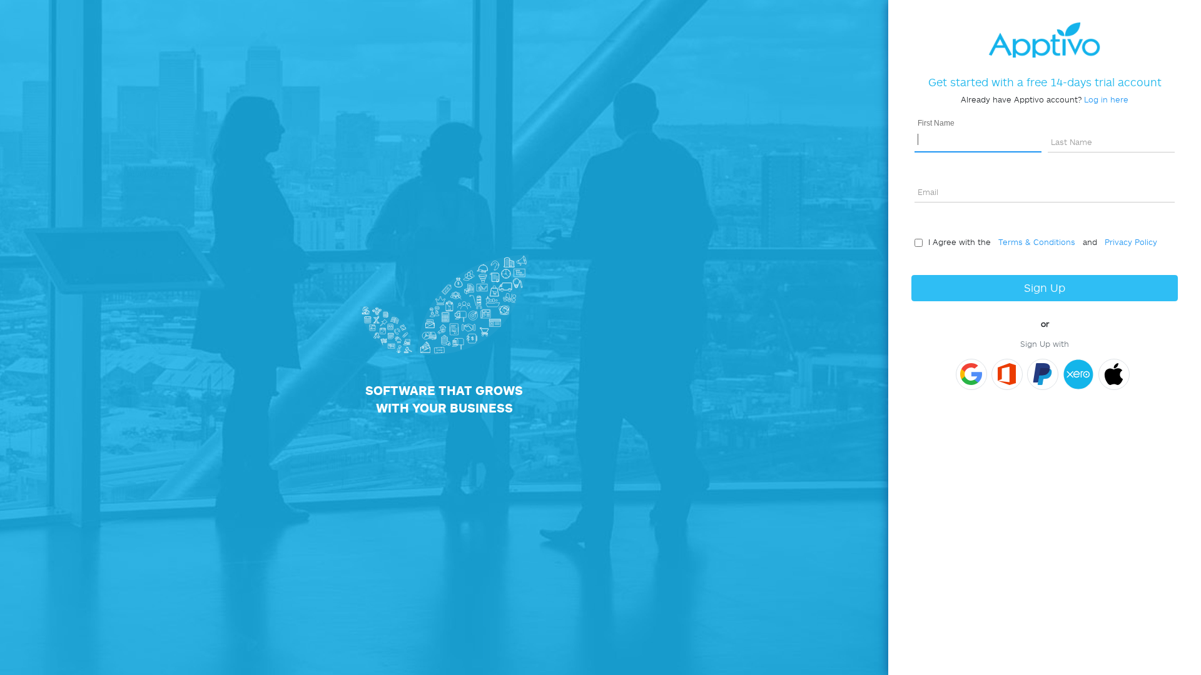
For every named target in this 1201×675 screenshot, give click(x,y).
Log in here (1106, 99)
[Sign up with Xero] (1078, 374)
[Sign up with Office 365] (1007, 374)
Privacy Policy (1128, 242)
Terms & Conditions (1034, 242)
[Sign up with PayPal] (1042, 374)
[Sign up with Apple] (1114, 374)
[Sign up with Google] (971, 374)
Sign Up (1044, 287)
